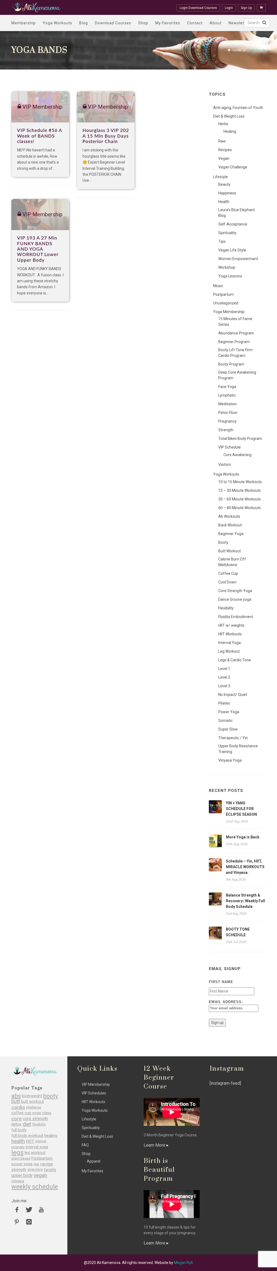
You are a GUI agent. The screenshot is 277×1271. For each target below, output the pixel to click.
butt (15, 1101)
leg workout (35, 1152)
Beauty (224, 184)
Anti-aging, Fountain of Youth (238, 107)
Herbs (223, 124)
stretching (35, 1170)
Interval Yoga (229, 643)
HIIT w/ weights (231, 625)
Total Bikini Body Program (240, 438)
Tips (222, 241)
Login (229, 8)
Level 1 (224, 668)
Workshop (226, 267)
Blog (83, 23)
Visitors (224, 464)
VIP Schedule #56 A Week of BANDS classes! (39, 136)
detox (16, 1124)
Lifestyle (220, 177)
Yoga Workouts (57, 23)
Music (218, 286)
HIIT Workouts (230, 634)
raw (36, 1164)
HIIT (30, 1141)
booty (50, 1096)
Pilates (224, 703)
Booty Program (231, 364)
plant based (20, 1158)
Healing (229, 131)
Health (223, 202)
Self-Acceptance (232, 224)
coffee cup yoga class (31, 1113)
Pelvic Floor (228, 412)
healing (50, 1135)
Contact (195, 23)
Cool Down (227, 582)
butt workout (32, 1101)
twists (50, 1169)
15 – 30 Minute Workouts (239, 490)
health (18, 1141)
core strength (35, 1118)
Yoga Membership (229, 312)
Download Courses (113, 23)
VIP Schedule (229, 447)
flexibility (39, 1124)
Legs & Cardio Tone (234, 660)
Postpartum (223, 294)
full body (19, 1130)
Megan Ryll (183, 1262)
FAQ (85, 1145)
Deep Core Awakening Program (237, 375)
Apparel (93, 1161)
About (216, 23)
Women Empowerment (238, 259)
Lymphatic (227, 395)
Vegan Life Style (232, 250)
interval (40, 1141)
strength (18, 1169)
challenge (33, 1107)
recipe (46, 1164)
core (16, 1118)
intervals (18, 1147)
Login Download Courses (198, 8)
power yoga (21, 1164)
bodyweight (32, 1096)
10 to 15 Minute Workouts (240, 482)
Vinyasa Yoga (230, 760)
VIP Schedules (94, 1093)
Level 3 (224, 686)
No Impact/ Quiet (232, 694)
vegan (40, 1175)
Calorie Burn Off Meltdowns (232, 562)
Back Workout (230, 525)
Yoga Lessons (230, 276)
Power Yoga (228, 712)
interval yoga (37, 1147)
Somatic (225, 720)
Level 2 (224, 677)
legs (17, 1152)
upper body (21, 1175)
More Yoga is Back (242, 837)
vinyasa (17, 1181)
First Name (221, 982)
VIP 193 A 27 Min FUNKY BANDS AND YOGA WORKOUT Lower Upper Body (37, 249)
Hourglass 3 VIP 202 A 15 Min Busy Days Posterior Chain (106, 136)
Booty (223, 542)
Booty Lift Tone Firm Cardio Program (235, 353)
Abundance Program (236, 333)
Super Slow (228, 729)
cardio (18, 1107)
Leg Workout (229, 651)
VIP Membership (96, 1084)
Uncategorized (225, 303)
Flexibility (226, 608)
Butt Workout (229, 551)
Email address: (226, 1002)
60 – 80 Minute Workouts (239, 508)
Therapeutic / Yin (233, 738)
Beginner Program (234, 342)
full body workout (27, 1135)
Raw (222, 141)
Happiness (227, 193)
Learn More (155, 1145)
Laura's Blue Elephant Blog (236, 213)
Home (236, 50)
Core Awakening (237, 455)
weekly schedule (34, 1186)
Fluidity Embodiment (235, 617)
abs (16, 1096)
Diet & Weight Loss (229, 116)
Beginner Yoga (230, 534)
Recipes (225, 150)
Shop (143, 23)
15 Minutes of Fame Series (235, 322)
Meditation (227, 404)
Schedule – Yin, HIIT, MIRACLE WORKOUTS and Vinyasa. (245, 867)
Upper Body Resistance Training (238, 749)
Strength (225, 430)
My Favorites (167, 23)
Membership (23, 23)
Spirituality (227, 233)
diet (27, 1124)
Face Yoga (227, 386)
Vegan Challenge (232, 167)
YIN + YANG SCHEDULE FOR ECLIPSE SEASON (241, 809)
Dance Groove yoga (234, 599)
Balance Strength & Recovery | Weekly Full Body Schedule (245, 901)
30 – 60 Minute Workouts (239, 499)
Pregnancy (227, 421)
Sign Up (246, 8)
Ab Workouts (229, 516)
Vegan (223, 158)
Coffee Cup (228, 573)
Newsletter (239, 23)
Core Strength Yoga (235, 591)
